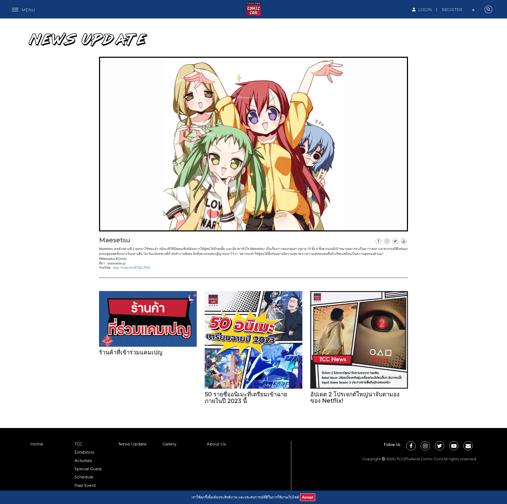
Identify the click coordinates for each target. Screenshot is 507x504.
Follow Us (392, 444)
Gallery (169, 443)
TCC (78, 443)
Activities (83, 460)
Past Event (85, 485)
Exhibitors (84, 452)
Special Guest (88, 468)
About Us (216, 443)
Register (452, 9)
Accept (307, 497)
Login (424, 9)
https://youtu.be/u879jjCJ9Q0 (131, 267)
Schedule (83, 476)
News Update (133, 443)
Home (36, 443)
